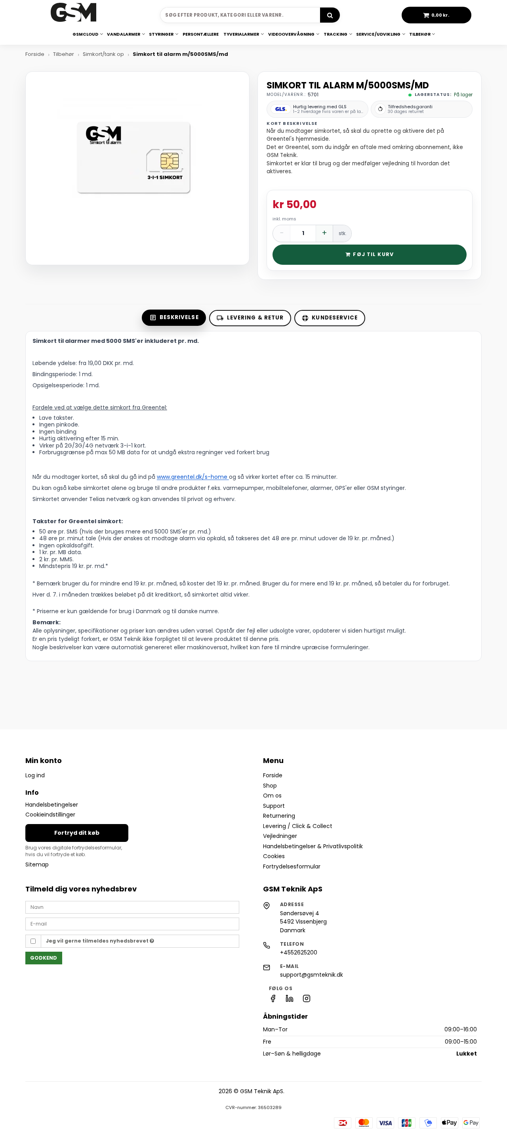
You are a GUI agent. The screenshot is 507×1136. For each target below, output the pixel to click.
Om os (272, 795)
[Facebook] (273, 1000)
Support (274, 806)
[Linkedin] (290, 1000)
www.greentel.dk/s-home (193, 477)
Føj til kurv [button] (373, 254)
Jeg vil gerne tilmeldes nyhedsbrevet (98, 940)
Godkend (43, 957)
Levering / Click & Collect (297, 826)
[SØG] (330, 15)
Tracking (335, 34)
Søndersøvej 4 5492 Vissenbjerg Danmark (303, 921)
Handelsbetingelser (51, 805)
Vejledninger (280, 836)
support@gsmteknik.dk (311, 975)
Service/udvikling (378, 34)
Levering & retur (255, 317)
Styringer (161, 34)
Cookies (274, 856)
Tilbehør (419, 34)
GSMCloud (85, 34)
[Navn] (132, 907)
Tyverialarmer (241, 34)
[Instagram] (307, 1000)
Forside (272, 775)
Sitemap (37, 864)
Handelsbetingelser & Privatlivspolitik (313, 846)
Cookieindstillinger (50, 815)
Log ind (35, 775)
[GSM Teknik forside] (73, 15)
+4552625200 (298, 952)
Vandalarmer (123, 34)
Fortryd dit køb (76, 833)
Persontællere (201, 34)
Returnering (279, 816)
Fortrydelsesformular (291, 866)
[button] (436, 15)
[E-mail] (132, 924)
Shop (270, 786)
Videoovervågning (291, 34)
